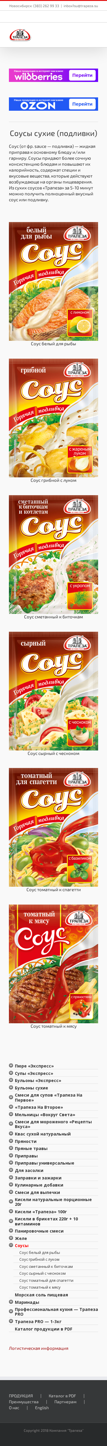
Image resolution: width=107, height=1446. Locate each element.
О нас (14, 1407)
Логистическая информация (38, 1348)
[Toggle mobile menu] (95, 33)
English (42, 1407)
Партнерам (65, 1401)
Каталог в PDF (62, 1395)
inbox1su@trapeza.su (81, 6)
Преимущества (24, 1401)
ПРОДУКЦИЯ (21, 1395)
